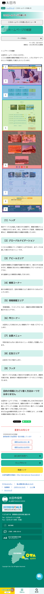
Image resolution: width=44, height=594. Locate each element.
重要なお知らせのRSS (22, 447)
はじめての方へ (21, 456)
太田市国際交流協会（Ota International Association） (21, 475)
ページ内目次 (22, 38)
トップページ (10, 8)
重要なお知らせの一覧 (22, 442)
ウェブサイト (21, 463)
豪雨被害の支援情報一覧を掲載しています (17, 436)
